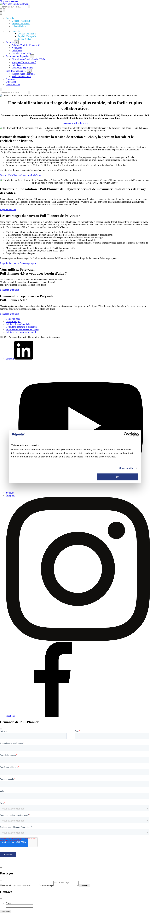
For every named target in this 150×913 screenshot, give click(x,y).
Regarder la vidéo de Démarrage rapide (18, 263)
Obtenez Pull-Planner (10, 175)
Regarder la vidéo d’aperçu (75, 123)
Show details (126, 468)
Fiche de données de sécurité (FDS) (28, 59)
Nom (8, 903)
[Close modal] (1, 867)
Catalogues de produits (22, 67)
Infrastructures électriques (23, 74)
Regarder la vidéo (8, 209)
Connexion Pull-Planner (31, 175)
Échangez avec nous (9, 290)
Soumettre (84, 885)
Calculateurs (17, 65)
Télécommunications (21, 76)
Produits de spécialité (21, 53)
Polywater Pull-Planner (24, 62)
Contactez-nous (13, 84)
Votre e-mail (5, 885)
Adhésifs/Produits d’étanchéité (26, 45)
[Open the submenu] (16, 42)
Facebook (10, 716)
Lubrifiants (17, 50)
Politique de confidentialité (18, 324)
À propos (10, 79)
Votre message (46, 885)
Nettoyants (17, 47)
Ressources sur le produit (17, 56)
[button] (10, 18)
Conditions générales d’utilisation (21, 326)
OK (117, 477)
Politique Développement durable (21, 332)
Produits (9, 42)
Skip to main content (9, 1)
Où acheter (11, 81)
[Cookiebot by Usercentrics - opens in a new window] (126, 434)
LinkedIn (10, 358)
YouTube (10, 492)
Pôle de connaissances (16, 71)
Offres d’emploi (13, 321)
